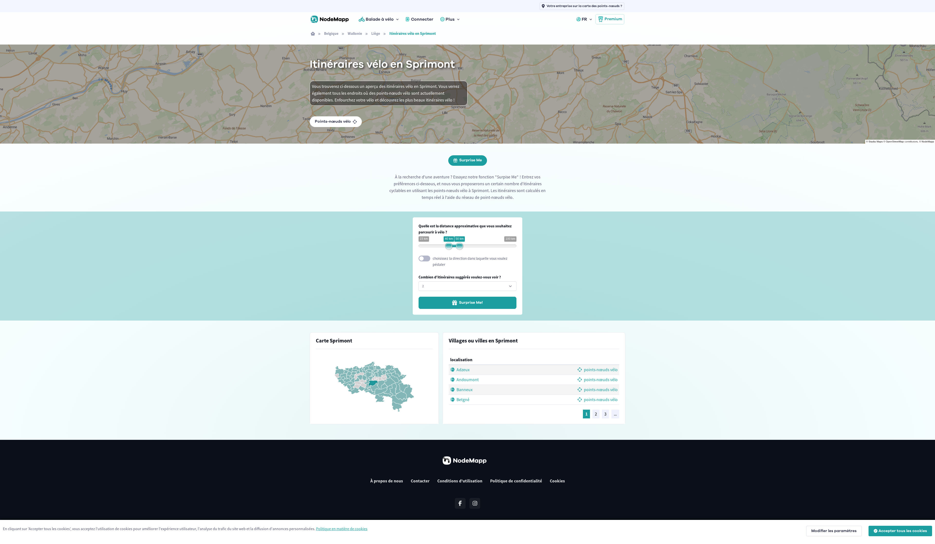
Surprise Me (470, 160)
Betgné (462, 399)
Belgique (331, 33)
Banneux (464, 389)
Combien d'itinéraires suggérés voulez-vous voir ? (460, 277)
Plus (450, 19)
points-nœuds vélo (600, 369)
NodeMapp (928, 141)
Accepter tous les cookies (903, 531)
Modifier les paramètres (834, 531)
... (615, 414)
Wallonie (355, 33)
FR (584, 19)
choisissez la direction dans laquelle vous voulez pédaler (470, 261)
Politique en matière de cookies (341, 528)
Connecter (422, 19)
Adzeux (463, 369)
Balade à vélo (380, 19)
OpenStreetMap (895, 141)
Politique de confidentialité (516, 481)
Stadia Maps (876, 141)
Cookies (557, 481)
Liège (375, 33)
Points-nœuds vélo (333, 121)
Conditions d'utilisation (459, 481)
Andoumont (467, 379)
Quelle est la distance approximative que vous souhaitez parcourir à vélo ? (465, 229)
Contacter (420, 481)
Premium (613, 19)
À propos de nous (386, 481)
